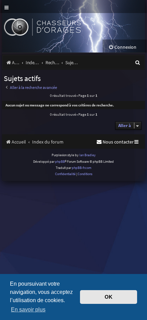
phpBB (60, 161)
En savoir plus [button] (28, 309)
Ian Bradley (87, 155)
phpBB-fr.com (81, 167)
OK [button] (108, 297)
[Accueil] (54, 26)
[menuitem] (122, 47)
